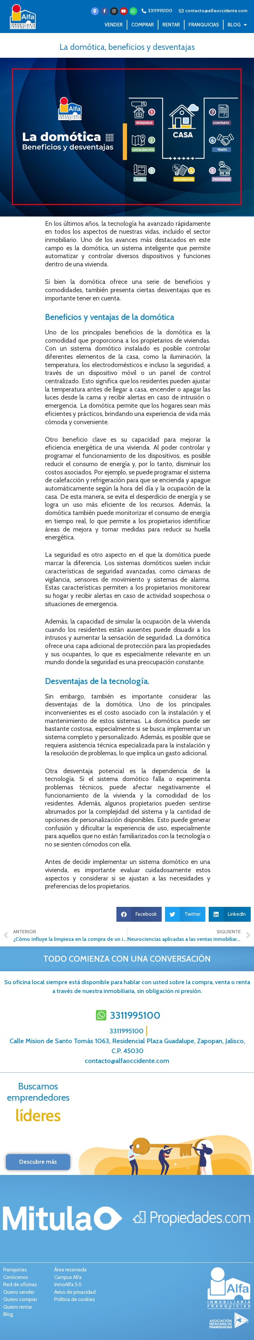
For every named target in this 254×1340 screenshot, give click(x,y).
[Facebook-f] (104, 11)
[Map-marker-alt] (95, 11)
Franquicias (204, 25)
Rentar (171, 25)
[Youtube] (124, 11)
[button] (139, 914)
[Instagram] (114, 11)
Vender (114, 25)
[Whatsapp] (133, 11)
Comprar (142, 25)
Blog (234, 25)
